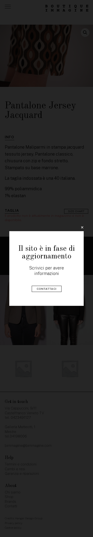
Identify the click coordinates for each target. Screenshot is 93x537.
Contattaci (47, 289)
